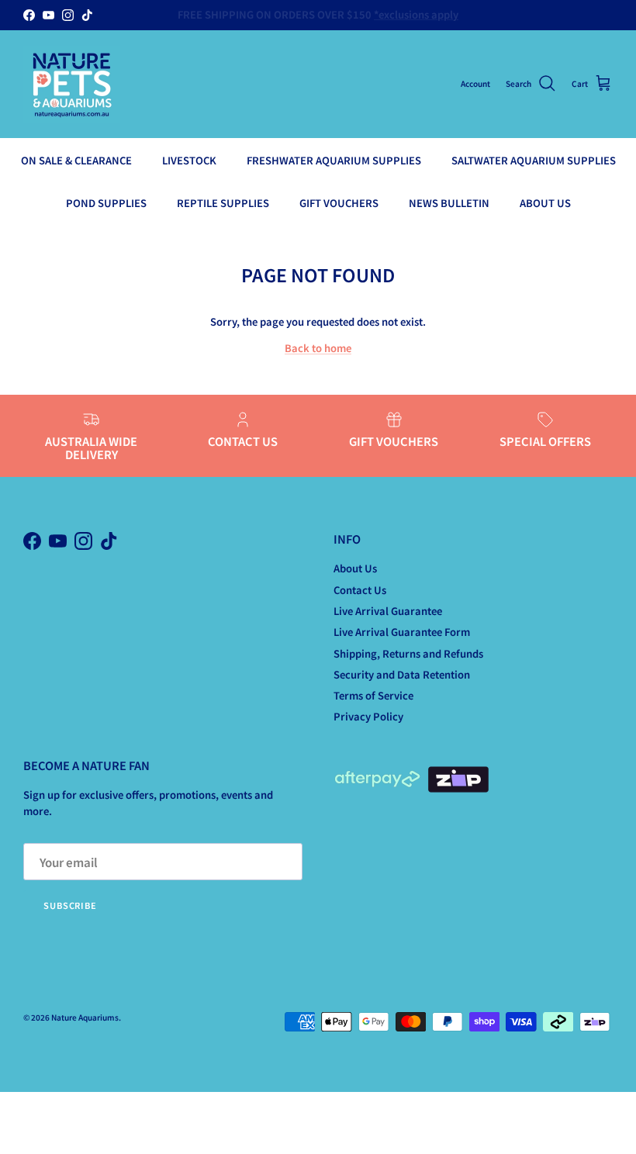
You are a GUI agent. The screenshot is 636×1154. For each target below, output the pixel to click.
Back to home (318, 347)
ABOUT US (545, 202)
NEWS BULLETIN (449, 202)
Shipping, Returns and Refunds (408, 653)
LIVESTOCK (189, 160)
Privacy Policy (368, 716)
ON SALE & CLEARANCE (76, 160)
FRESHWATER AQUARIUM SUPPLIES (334, 160)
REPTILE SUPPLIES (223, 202)
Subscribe (70, 905)
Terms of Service (373, 695)
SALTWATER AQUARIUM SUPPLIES (533, 160)
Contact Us (360, 589)
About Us (355, 568)
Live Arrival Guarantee (388, 610)
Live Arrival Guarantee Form (402, 631)
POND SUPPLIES (106, 202)
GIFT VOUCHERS (338, 202)
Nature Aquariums (85, 1017)
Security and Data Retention (402, 674)
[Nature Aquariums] (71, 84)
